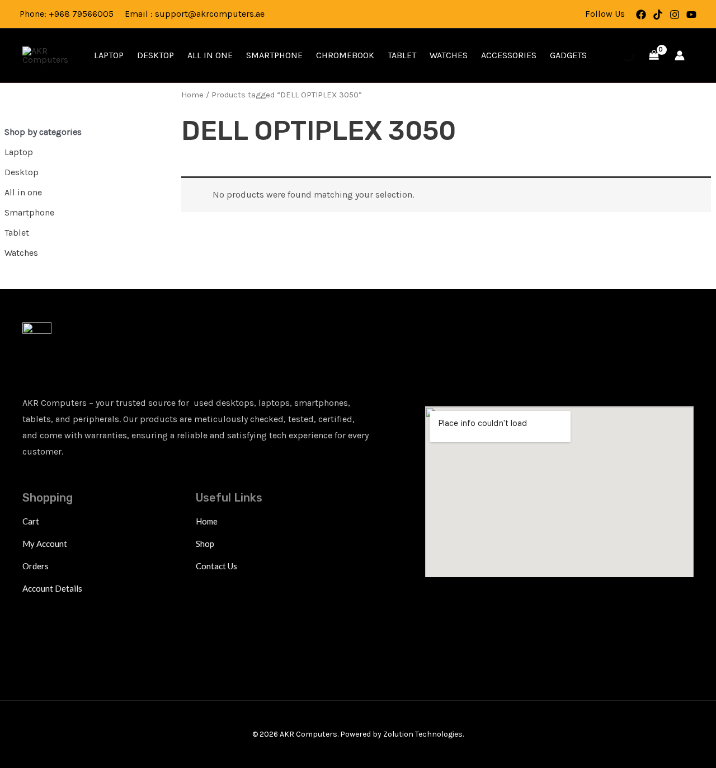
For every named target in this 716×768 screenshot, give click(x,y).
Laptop (109, 55)
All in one (210, 55)
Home (192, 95)
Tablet (402, 55)
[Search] (619, 55)
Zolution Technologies (423, 734)
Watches (449, 55)
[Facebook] (641, 15)
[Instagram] (675, 15)
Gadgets (568, 55)
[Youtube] (691, 15)
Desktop (155, 55)
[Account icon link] (680, 55)
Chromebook (345, 55)
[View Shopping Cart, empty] (653, 55)
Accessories (508, 55)
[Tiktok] (658, 15)
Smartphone (274, 55)
